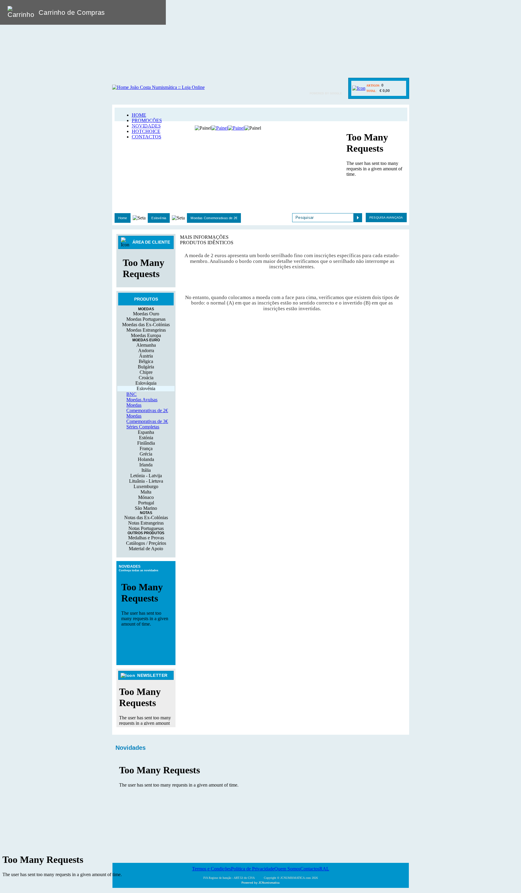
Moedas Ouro (146, 313)
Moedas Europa (146, 335)
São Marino (146, 508)
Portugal (146, 502)
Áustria (146, 355)
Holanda (146, 459)
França (146, 448)
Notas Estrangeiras (146, 522)
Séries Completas (142, 426)
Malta (146, 491)
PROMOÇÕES (147, 120)
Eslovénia (158, 218)
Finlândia (146, 443)
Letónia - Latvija (146, 475)
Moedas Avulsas (141, 399)
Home (122, 218)
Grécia (146, 453)
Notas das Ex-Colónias (146, 517)
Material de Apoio (146, 548)
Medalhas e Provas (146, 537)
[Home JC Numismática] (158, 87)
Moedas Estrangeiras (146, 330)
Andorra (146, 350)
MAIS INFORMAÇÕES (204, 237)
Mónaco (146, 497)
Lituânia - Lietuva (146, 481)
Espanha (146, 432)
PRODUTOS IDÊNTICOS (206, 242)
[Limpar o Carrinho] (142, 12)
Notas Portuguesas (146, 528)
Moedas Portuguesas (146, 319)
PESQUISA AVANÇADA (386, 217)
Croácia (146, 377)
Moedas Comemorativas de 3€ (147, 418)
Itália (146, 470)
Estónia (146, 437)
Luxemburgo (146, 486)
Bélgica (146, 361)
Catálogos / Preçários (146, 543)
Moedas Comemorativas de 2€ (214, 218)
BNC (131, 394)
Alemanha (146, 345)
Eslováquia (145, 383)
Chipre (146, 372)
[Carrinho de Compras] (358, 88)
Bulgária (146, 366)
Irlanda (146, 464)
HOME (139, 115)
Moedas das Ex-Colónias (146, 324)
